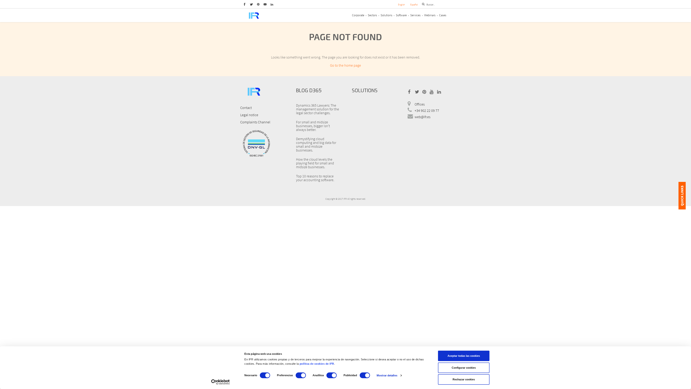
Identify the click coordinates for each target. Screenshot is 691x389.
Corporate (358, 15)
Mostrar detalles (387, 375)
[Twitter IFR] (251, 4)
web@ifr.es (422, 117)
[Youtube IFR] (265, 4)
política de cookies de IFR (317, 363)
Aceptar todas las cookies (464, 355)
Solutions (386, 15)
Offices (420, 104)
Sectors (372, 15)
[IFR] (253, 91)
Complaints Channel (255, 122)
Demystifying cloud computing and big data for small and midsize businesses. (316, 144)
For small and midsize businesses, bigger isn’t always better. (313, 125)
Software (401, 15)
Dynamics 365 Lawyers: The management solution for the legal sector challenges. (317, 109)
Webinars (429, 15)
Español (414, 4)
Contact (246, 107)
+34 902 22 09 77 (427, 110)
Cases (442, 15)
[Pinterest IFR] (258, 4)
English (401, 4)
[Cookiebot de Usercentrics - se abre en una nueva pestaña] (220, 382)
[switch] (301, 375)
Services (415, 15)
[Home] (254, 15)
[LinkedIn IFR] (271, 4)
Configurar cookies (464, 367)
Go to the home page (345, 65)
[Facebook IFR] (244, 4)
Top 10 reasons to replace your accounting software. (315, 178)
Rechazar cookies (464, 379)
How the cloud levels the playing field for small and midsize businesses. (315, 163)
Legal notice (249, 115)
